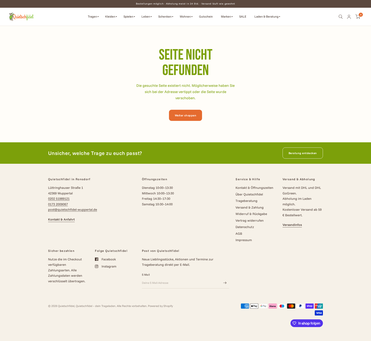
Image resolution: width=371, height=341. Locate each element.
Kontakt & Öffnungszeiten (254, 188)
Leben (145, 16)
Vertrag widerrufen (250, 220)
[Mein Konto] (349, 17)
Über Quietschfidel (249, 194)
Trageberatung (246, 201)
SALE (242, 16)
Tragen (92, 16)
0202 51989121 (59, 199)
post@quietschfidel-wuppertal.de (72, 209)
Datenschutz (245, 227)
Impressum (244, 240)
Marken (226, 16)
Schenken (165, 16)
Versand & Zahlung (250, 207)
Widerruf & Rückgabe (251, 214)
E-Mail (146, 274)
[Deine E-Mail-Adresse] (224, 282)
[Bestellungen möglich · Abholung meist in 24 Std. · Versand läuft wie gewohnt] (185, 4)
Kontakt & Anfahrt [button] (61, 219)
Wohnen (185, 16)
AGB (239, 233)
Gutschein (206, 16)
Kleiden (110, 16)
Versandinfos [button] (292, 225)
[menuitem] (93, 16)
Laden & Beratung (266, 16)
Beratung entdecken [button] (303, 153)
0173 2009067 (58, 204)
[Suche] (340, 17)
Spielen (128, 16)
